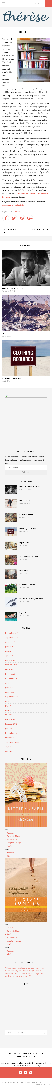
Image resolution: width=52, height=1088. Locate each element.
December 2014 (11, 674)
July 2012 (8, 705)
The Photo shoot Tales (28, 556)
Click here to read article (13, 204)
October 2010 (10, 751)
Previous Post (11, 231)
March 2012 (10, 719)
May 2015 (9, 651)
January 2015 (10, 669)
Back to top (42, 1084)
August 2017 (10, 642)
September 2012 (12, 696)
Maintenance (25, 570)
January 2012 (10, 728)
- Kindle (8, 856)
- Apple (8, 846)
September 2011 (12, 742)
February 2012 (11, 724)
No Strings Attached (11, 378)
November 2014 (11, 678)
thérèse (17, 211)
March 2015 (10, 660)
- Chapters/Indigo (13, 842)
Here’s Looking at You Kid (14, 288)
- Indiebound (11, 839)
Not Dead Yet (24, 500)
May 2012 (9, 715)
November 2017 (11, 633)
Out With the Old (10, 334)
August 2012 (10, 701)
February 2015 (11, 665)
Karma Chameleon (27, 514)
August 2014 (10, 683)
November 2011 (11, 733)
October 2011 (10, 737)
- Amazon (9, 832)
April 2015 (9, 655)
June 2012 (9, 710)
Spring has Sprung (27, 584)
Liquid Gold (24, 542)
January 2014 (10, 692)
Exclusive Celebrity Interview (31, 598)
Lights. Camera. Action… (29, 613)
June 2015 (9, 646)
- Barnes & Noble (12, 836)
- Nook (8, 944)
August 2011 (10, 746)
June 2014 (9, 687)
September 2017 (12, 637)
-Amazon (9, 927)
